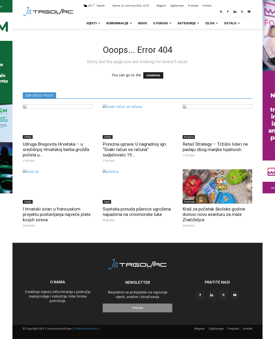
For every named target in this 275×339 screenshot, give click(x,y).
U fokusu (160, 23)
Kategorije (187, 23)
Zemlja (27, 136)
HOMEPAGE (153, 75)
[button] (221, 11)
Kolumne (189, 136)
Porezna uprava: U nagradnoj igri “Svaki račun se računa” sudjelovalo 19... (134, 149)
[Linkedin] (235, 12)
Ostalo (230, 23)
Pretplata (193, 5)
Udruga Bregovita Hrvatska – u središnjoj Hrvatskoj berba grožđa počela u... (56, 149)
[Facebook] (228, 12)
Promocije (189, 201)
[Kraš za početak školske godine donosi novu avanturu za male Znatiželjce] (217, 186)
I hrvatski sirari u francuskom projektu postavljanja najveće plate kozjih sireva (57, 214)
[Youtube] (249, 12)
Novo (142, 23)
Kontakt (207, 5)
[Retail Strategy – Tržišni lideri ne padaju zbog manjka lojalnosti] (217, 121)
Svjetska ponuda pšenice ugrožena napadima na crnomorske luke (137, 211)
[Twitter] (242, 12)
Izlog (209, 23)
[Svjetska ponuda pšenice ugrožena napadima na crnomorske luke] (137, 186)
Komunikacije (117, 23)
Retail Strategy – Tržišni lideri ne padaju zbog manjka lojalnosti (215, 147)
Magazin (161, 5)
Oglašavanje (177, 5)
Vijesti (91, 23)
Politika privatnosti (85, 328)
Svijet (107, 201)
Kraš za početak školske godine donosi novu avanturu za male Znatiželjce (214, 214)
